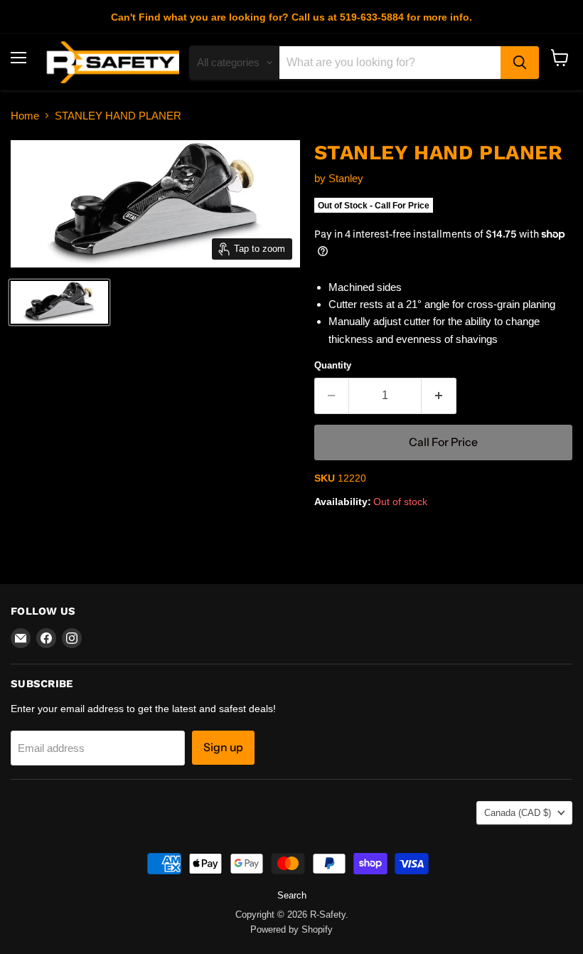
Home (25, 116)
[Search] (520, 62)
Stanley (345, 178)
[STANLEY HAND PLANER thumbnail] (59, 302)
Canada (517, 812)
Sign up (223, 747)
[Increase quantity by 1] (439, 395)
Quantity (332, 365)
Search (291, 895)
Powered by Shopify (291, 929)
